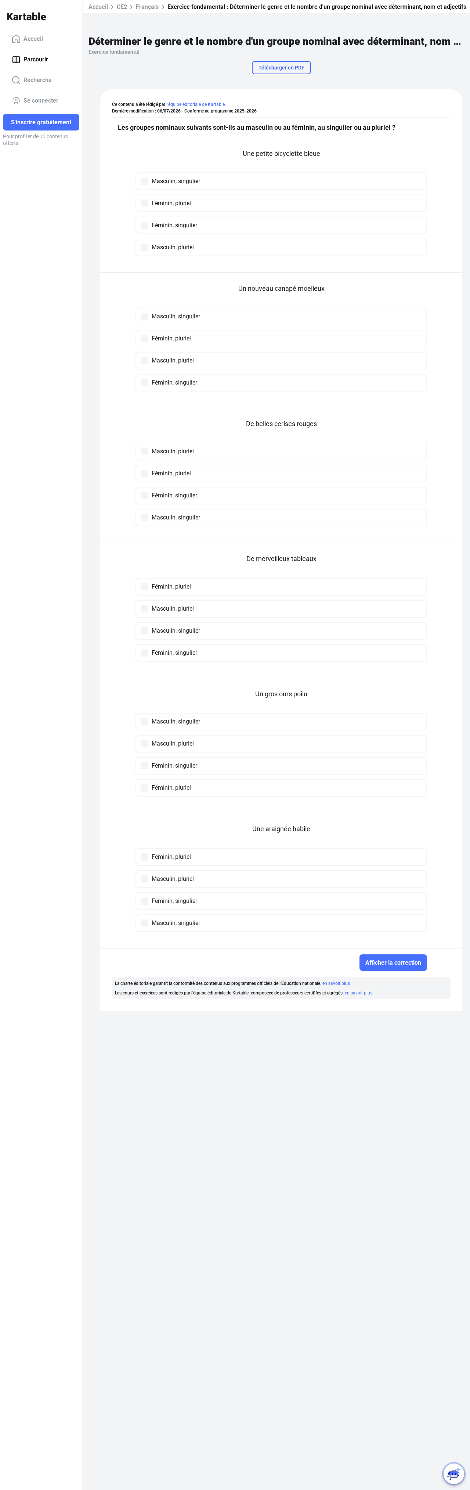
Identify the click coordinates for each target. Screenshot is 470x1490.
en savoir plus (336, 983)
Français (147, 6)
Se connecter (41, 100)
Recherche (38, 79)
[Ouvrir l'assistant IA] (454, 1474)
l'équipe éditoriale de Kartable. (196, 104)
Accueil (33, 38)
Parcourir (36, 59)
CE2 (122, 6)
